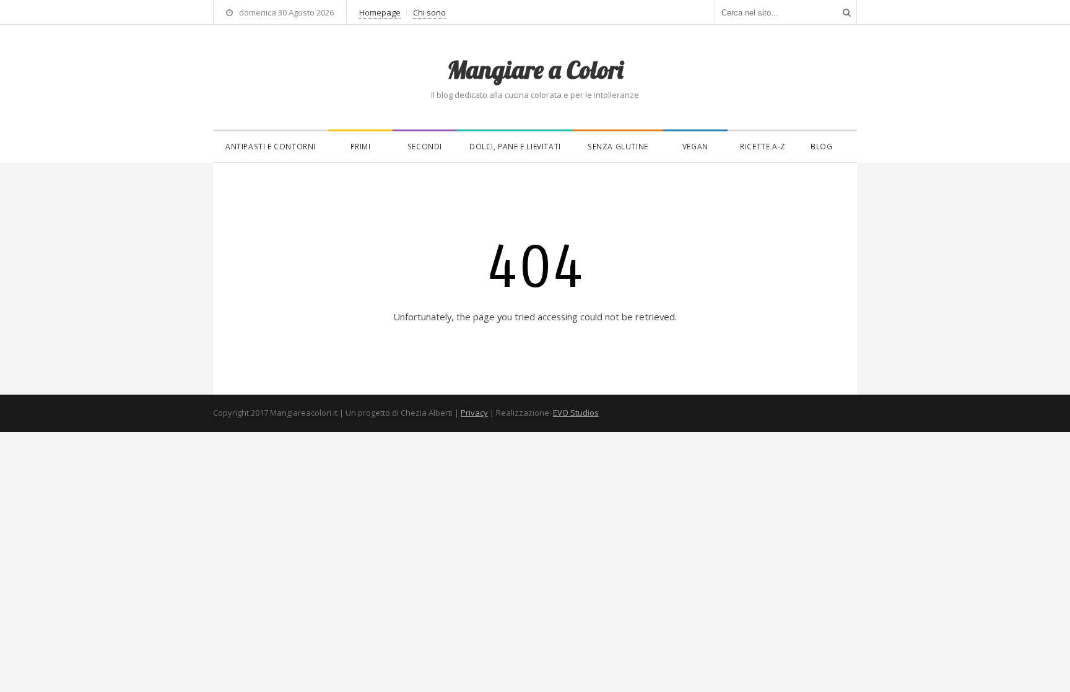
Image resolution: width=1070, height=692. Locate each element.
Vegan (695, 146)
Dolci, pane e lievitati (515, 146)
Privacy (474, 412)
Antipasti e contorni (270, 146)
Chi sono (429, 12)
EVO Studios (576, 412)
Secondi (424, 146)
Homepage (380, 12)
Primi (360, 146)
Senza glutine (618, 146)
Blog (821, 146)
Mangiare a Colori (535, 69)
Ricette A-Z (763, 146)
